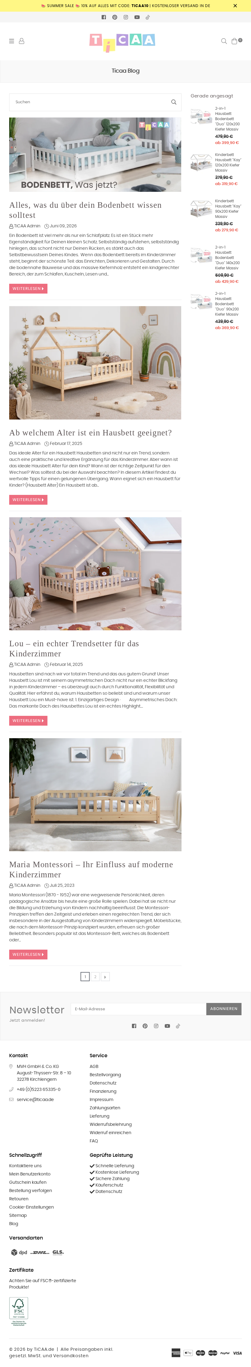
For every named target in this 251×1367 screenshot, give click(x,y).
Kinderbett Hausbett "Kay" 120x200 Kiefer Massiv (228, 162)
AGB (94, 1067)
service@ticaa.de (35, 1100)
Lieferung (99, 1116)
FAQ (94, 1141)
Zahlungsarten (105, 1108)
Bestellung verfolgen (30, 1191)
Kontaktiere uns (25, 1166)
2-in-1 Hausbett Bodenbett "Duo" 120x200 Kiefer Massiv (227, 119)
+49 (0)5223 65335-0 (39, 1090)
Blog (13, 1224)
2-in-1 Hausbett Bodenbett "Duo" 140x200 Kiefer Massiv (227, 257)
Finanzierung (103, 1091)
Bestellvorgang (105, 1075)
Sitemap (18, 1215)
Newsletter (37, 1014)
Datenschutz (103, 1083)
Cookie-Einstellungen (31, 1207)
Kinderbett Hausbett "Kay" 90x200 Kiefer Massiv (228, 208)
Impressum (101, 1100)
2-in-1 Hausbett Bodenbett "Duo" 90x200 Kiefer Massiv (227, 304)
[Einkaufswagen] (234, 41)
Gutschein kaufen (28, 1182)
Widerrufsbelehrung (111, 1124)
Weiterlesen (27, 289)
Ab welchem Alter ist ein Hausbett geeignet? (90, 432)
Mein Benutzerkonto (30, 1174)
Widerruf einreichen (110, 1133)
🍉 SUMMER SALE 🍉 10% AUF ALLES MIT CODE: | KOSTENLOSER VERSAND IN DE (125, 6)
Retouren (18, 1199)
